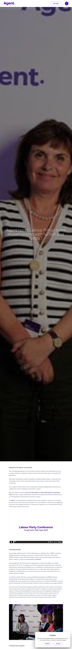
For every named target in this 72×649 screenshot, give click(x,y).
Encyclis (38, 559)
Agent (13, 500)
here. (64, 640)
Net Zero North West (32, 492)
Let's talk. (56, 3)
